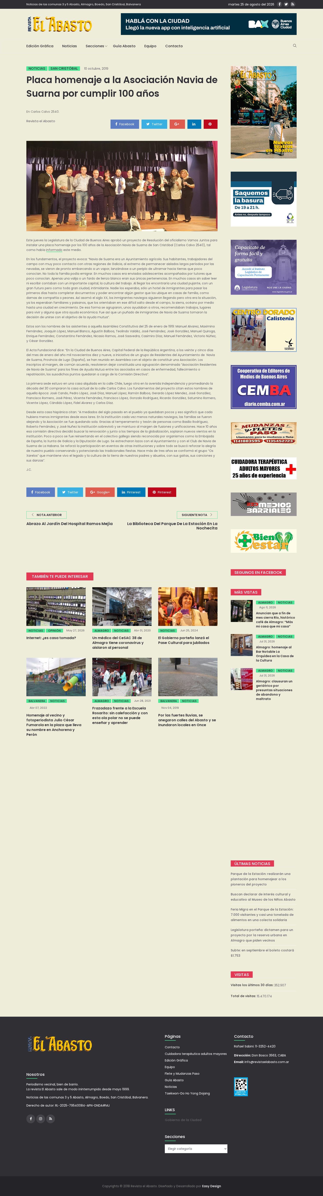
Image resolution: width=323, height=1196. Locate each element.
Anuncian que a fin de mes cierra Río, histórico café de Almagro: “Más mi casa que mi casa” (275, 620)
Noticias (69, 46)
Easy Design (211, 1186)
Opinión (54, 631)
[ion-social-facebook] (279, 4)
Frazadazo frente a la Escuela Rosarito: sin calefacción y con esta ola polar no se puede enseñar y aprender (120, 715)
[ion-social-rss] (293, 4)
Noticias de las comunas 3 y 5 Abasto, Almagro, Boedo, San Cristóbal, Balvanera (83, 4)
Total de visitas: (244, 996)
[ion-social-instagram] (40, 1118)
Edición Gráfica (39, 46)
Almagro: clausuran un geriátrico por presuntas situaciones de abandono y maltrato (274, 690)
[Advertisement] (264, 781)
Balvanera (37, 701)
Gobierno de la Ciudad (183, 1120)
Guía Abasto (124, 46)
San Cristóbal (64, 68)
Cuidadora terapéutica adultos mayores (196, 1054)
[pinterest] (211, 124)
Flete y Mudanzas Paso (182, 1073)
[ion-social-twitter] (286, 4)
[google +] (177, 124)
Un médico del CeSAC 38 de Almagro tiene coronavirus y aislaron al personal (118, 642)
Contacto (174, 46)
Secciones (95, 46)
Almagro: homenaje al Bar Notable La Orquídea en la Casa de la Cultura (275, 654)
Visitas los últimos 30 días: (252, 985)
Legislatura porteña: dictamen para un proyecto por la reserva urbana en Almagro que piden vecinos (262, 935)
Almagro (101, 631)
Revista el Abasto (40, 121)
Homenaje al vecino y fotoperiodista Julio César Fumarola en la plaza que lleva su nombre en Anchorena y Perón (53, 725)
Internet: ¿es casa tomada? (51, 637)
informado (54, 250)
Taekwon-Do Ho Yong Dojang (187, 1093)
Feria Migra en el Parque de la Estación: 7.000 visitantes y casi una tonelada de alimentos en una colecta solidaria (262, 914)
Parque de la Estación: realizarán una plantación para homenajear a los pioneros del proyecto (260, 879)
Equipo (150, 46)
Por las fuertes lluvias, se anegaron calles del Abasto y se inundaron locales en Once (187, 720)
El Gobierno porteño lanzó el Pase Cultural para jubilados (183, 640)
